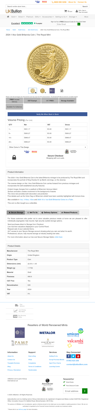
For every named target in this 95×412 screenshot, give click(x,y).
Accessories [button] (47, 17)
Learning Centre (54, 366)
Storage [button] (72, 17)
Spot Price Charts (55, 363)
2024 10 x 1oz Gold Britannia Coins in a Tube (55, 199)
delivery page (22, 409)
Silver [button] (21, 17)
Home (8, 30)
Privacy (10, 370)
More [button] (86, 17)
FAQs (30, 359)
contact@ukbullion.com (76, 364)
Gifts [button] (37, 17)
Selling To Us (53, 356)
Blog (9, 366)
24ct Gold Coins (33, 30)
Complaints (32, 363)
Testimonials (32, 370)
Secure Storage (17, 212)
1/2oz (32, 199)
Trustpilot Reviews (14, 363)
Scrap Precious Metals (56, 359)
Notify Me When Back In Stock (47, 114)
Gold (14, 30)
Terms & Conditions (34, 366)
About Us (72, 2)
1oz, (21, 199)
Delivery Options (50, 212)
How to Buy (32, 356)
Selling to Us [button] (60, 17)
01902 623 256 (72, 360)
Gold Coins (21, 30)
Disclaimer (17, 370)
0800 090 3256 (60, 2)
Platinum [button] (29, 17)
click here (58, 237)
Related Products (70, 212)
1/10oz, (26, 199)
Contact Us (82, 2)
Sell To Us (33, 212)
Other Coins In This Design (19, 147)
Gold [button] (13, 17)
